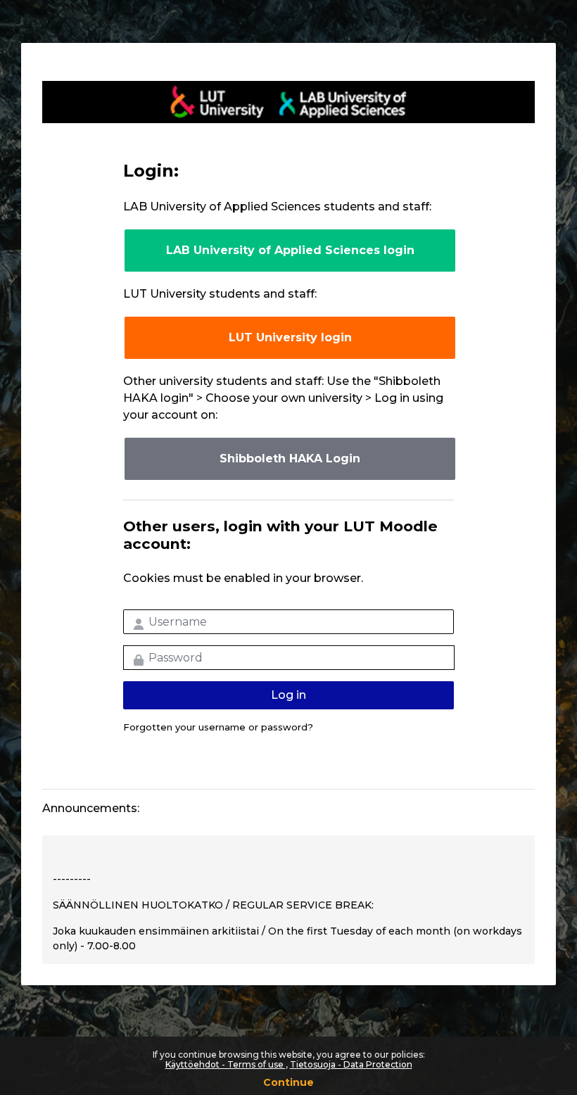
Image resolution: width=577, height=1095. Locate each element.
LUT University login (290, 337)
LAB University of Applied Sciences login (290, 250)
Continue (288, 1082)
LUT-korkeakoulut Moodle (288, 102)
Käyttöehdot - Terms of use (225, 1064)
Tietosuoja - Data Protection (351, 1064)
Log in (288, 695)
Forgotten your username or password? (218, 727)
